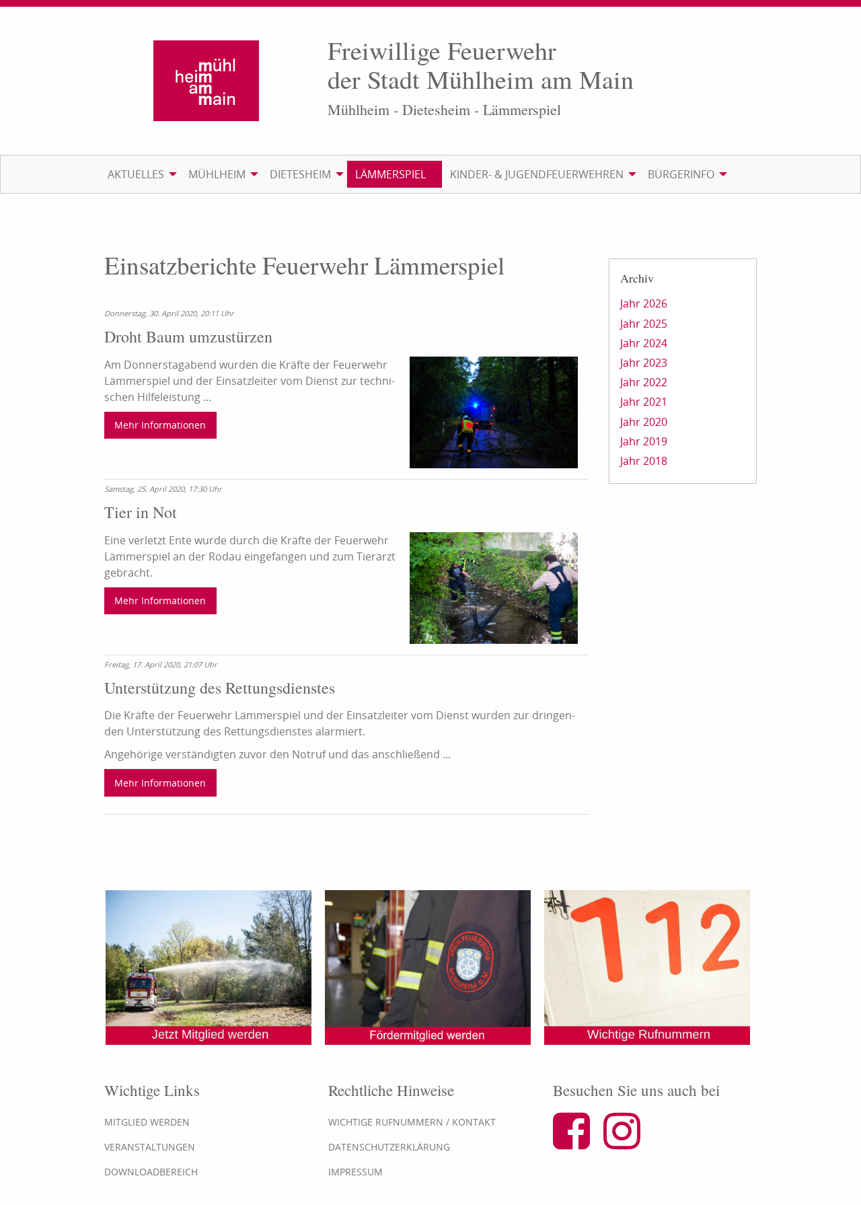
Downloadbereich (151, 1171)
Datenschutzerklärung (389, 1146)
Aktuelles (136, 174)
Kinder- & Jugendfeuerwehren (537, 174)
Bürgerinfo (681, 174)
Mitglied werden (147, 1122)
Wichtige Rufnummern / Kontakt (412, 1122)
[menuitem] (140, 174)
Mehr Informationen (160, 424)
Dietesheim (300, 174)
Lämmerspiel (390, 174)
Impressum (355, 1171)
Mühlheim (217, 174)
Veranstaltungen (149, 1146)
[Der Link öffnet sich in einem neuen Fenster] (577, 1142)
